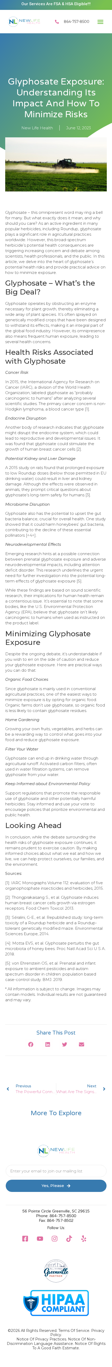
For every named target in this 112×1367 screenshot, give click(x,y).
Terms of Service (73, 1330)
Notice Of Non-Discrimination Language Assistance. (51, 1341)
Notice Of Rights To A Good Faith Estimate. (68, 1345)
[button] (100, 22)
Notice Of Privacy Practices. (41, 1339)
